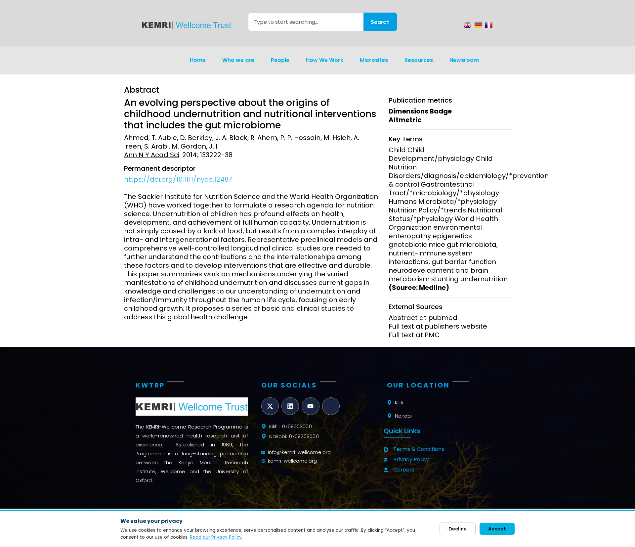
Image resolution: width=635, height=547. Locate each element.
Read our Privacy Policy (216, 537)
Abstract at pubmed (423, 317)
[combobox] (305, 22)
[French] (488, 25)
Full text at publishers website (438, 326)
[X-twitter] (270, 406)
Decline (457, 528)
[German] (478, 25)
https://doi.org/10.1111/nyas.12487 (178, 179)
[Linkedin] (290, 406)
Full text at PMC (414, 335)
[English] (467, 25)
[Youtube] (310, 406)
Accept (497, 528)
